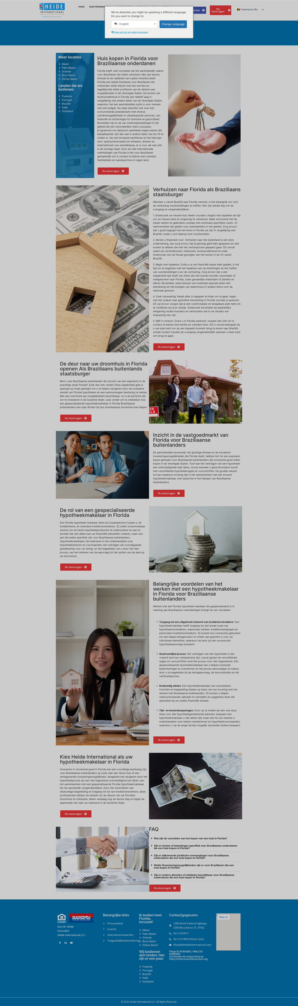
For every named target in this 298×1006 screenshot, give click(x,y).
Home (81, 6)
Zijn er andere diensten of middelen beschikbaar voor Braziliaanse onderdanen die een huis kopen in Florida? (194, 876)
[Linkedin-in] (65, 942)
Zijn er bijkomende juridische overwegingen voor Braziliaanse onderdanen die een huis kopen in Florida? (191, 856)
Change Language (173, 24)
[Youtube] (71, 942)
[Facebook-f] (59, 942)
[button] (194, 838)
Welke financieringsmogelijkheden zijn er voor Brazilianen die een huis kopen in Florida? (194, 866)
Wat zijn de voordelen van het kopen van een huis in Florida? (190, 838)
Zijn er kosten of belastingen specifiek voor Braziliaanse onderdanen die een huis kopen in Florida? (195, 847)
